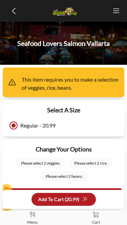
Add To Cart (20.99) (58, 199)
